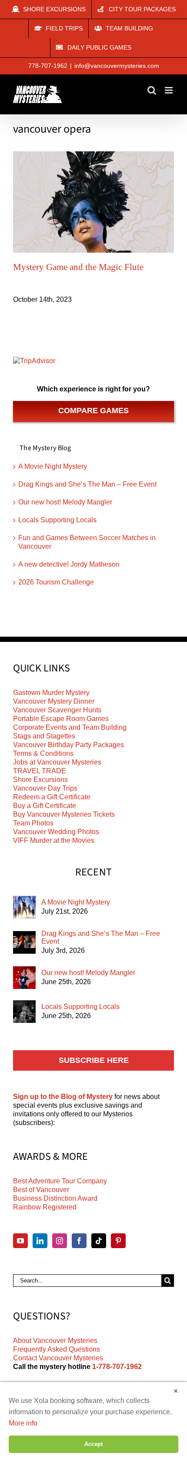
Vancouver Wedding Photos (56, 831)
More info (23, 1423)
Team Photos (33, 823)
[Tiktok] (98, 1240)
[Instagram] (59, 1240)
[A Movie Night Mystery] (24, 907)
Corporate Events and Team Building (70, 727)
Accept (93, 1444)
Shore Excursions (40, 779)
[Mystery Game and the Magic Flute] (93, 202)
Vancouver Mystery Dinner (53, 701)
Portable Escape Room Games (61, 718)
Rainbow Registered (45, 1207)
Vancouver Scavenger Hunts (57, 710)
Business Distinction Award (55, 1198)
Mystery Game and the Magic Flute (78, 267)
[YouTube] (20, 1240)
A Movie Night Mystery (52, 466)
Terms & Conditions (43, 753)
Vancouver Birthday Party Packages (68, 744)
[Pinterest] (118, 1240)
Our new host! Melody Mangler (65, 502)
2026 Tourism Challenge (56, 582)
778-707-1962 (47, 65)
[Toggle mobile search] (151, 90)
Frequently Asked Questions (56, 1349)
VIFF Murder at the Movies (53, 840)
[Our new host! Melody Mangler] (24, 977)
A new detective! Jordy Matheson (69, 564)
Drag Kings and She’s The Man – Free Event (87, 484)
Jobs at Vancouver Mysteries (57, 762)
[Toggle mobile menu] (169, 90)
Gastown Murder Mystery (51, 692)
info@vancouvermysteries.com (116, 65)
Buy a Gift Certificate (44, 805)
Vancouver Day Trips (45, 788)
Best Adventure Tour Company (60, 1181)
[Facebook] (79, 1240)
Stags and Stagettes (44, 736)
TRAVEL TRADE (39, 771)
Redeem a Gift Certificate (51, 797)
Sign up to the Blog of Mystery (63, 1096)
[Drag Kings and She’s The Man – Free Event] (24, 942)
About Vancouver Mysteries (55, 1340)
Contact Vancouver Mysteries (58, 1358)
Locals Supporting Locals (57, 520)
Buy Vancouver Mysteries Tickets (64, 814)
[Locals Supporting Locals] (24, 1011)
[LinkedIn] (40, 1240)
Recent (93, 872)
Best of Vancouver (41, 1189)
